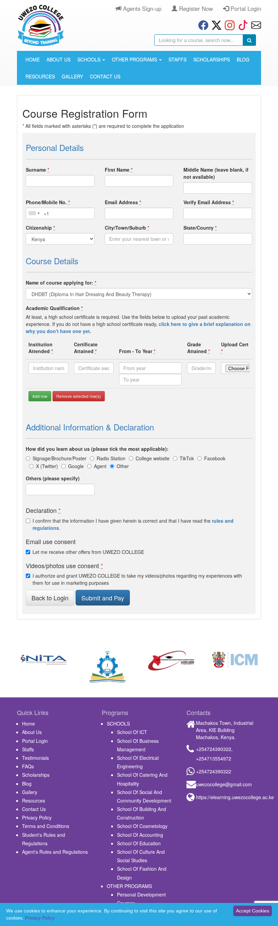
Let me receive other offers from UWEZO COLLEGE (88, 551)
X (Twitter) (47, 466)
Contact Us (105, 76)
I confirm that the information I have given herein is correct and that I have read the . (133, 524)
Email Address (123, 202)
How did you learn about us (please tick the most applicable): (97, 448)
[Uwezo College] (41, 25)
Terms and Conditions (45, 826)
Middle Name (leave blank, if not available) (216, 173)
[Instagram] (228, 25)
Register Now (195, 8)
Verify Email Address (208, 202)
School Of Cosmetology (142, 826)
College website (153, 458)
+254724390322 (213, 749)
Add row (39, 396)
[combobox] (34, 213)
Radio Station (111, 458)
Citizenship (40, 227)
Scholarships (211, 59)
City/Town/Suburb (127, 227)
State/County (200, 227)
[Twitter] (214, 25)
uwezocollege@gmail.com (224, 784)
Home (32, 59)
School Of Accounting (140, 834)
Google (76, 466)
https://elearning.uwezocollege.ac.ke (235, 797)
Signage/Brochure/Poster (59, 458)
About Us (58, 59)
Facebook (214, 458)
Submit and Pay (102, 597)
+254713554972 (213, 758)
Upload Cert (235, 347)
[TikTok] (241, 25)
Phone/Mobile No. (48, 202)
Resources (40, 76)
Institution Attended (40, 347)
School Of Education (139, 843)
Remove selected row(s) (78, 396)
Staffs (177, 59)
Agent (100, 466)
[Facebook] (201, 25)
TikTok (187, 458)
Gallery (72, 76)
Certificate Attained (86, 347)
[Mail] (254, 25)
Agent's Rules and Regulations (55, 851)
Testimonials (35, 757)
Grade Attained (198, 347)
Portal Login (245, 8)
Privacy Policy (37, 817)
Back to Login (50, 597)
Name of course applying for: (61, 282)
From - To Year (137, 351)
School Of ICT (132, 732)
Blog (243, 59)
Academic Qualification (54, 308)
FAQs (28, 766)
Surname (37, 169)
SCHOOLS (89, 59)
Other (123, 466)
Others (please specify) (53, 478)
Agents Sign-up (141, 8)
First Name (119, 169)
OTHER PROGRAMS (135, 59)
